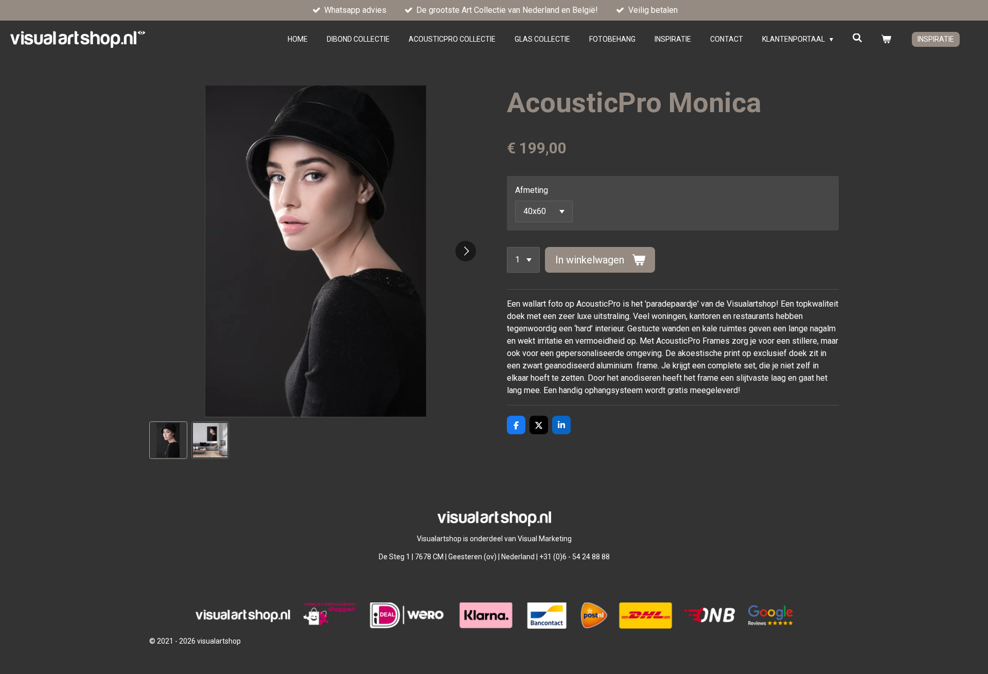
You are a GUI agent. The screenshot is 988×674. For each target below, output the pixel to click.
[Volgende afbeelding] (465, 251)
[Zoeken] (857, 38)
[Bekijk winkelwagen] (886, 39)
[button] (168, 440)
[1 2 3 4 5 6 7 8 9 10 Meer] (523, 260)
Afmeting (531, 190)
